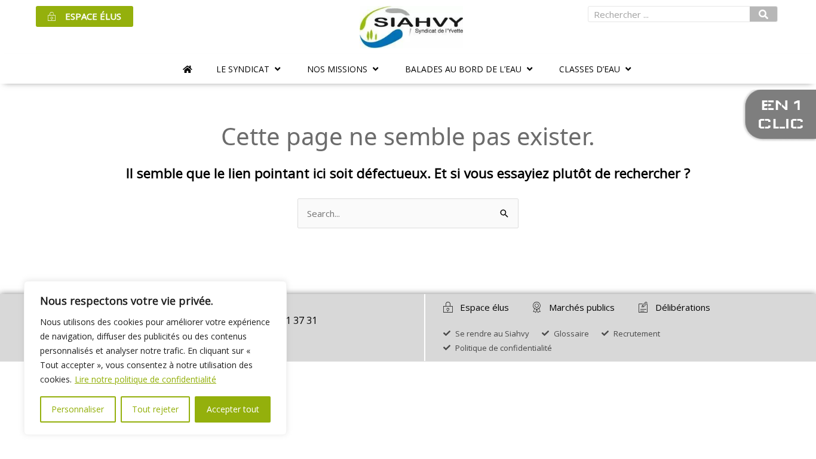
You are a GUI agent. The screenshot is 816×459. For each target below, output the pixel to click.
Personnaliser (77, 409)
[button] (249, 69)
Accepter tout (233, 409)
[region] (155, 358)
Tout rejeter (155, 409)
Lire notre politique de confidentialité (145, 379)
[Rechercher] (763, 14)
